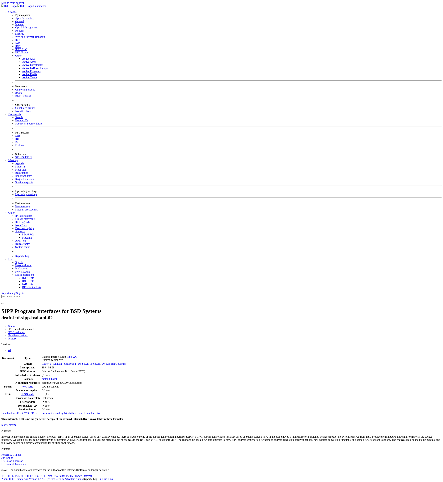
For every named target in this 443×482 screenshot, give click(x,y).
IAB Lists (27, 284)
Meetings (27, 237)
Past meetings (22, 206)
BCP (24, 157)
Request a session (24, 179)
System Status (75, 478)
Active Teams (29, 77)
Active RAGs (29, 74)
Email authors (9, 413)
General (19, 21)
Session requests (24, 182)
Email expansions (18, 335)
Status (11, 326)
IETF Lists (28, 277)
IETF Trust (46, 475)
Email (111, 478)
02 (9, 350)
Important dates (23, 175)
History (12, 338)
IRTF (18, 46)
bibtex (45, 378)
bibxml (53, 378)
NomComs (21, 225)
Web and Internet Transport (30, 36)
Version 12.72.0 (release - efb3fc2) (48, 478)
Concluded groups (25, 107)
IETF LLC (21, 49)
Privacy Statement (83, 475)
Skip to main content (12, 2)
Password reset (23, 265)
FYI (29, 157)
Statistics (20, 231)
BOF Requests (23, 95)
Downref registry (24, 228)
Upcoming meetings (26, 194)
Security (19, 33)
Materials (20, 166)
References (41, 413)
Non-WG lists (22, 111)
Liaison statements (25, 218)
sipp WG (72, 356)
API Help (20, 240)
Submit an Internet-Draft (28, 123)
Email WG (23, 413)
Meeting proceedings (26, 209)
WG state (27, 386)
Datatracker (39, 6)
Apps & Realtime (24, 18)
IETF (4, 475)
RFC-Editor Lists (31, 287)
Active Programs (31, 71)
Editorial (20, 145)
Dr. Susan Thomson (89, 363)
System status (22, 247)
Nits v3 (73, 413)
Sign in (19, 262)
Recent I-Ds (21, 120)
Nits (66, 413)
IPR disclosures (23, 215)
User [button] (10, 259)
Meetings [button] (13, 160)
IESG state (27, 394)
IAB (17, 43)
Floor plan (20, 169)
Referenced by (55, 413)
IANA (69, 475)
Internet (19, 24)
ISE (17, 141)
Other (18, 55)
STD (18, 157)
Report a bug (22, 256)
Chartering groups (25, 89)
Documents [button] (14, 114)
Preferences (21, 268)
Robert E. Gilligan (52, 363)
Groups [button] (12, 11)
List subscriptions (24, 274)
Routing (19, 30)
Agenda (19, 163)
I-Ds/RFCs (28, 234)
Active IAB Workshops (35, 68)
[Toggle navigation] (2, 303)
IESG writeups (16, 332)
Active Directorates (32, 64)
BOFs (18, 92)
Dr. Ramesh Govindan (114, 363)
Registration (21, 172)
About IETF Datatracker (14, 478)
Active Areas (29, 61)
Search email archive (89, 413)
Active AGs (28, 58)
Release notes (22, 243)
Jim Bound (70, 363)
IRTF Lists (28, 280)
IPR (32, 413)
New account (22, 271)
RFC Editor (21, 52)
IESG (18, 39)
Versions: (6, 344)
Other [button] (11, 212)
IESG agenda (22, 222)
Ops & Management (26, 27)
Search (19, 117)
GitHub (103, 478)
